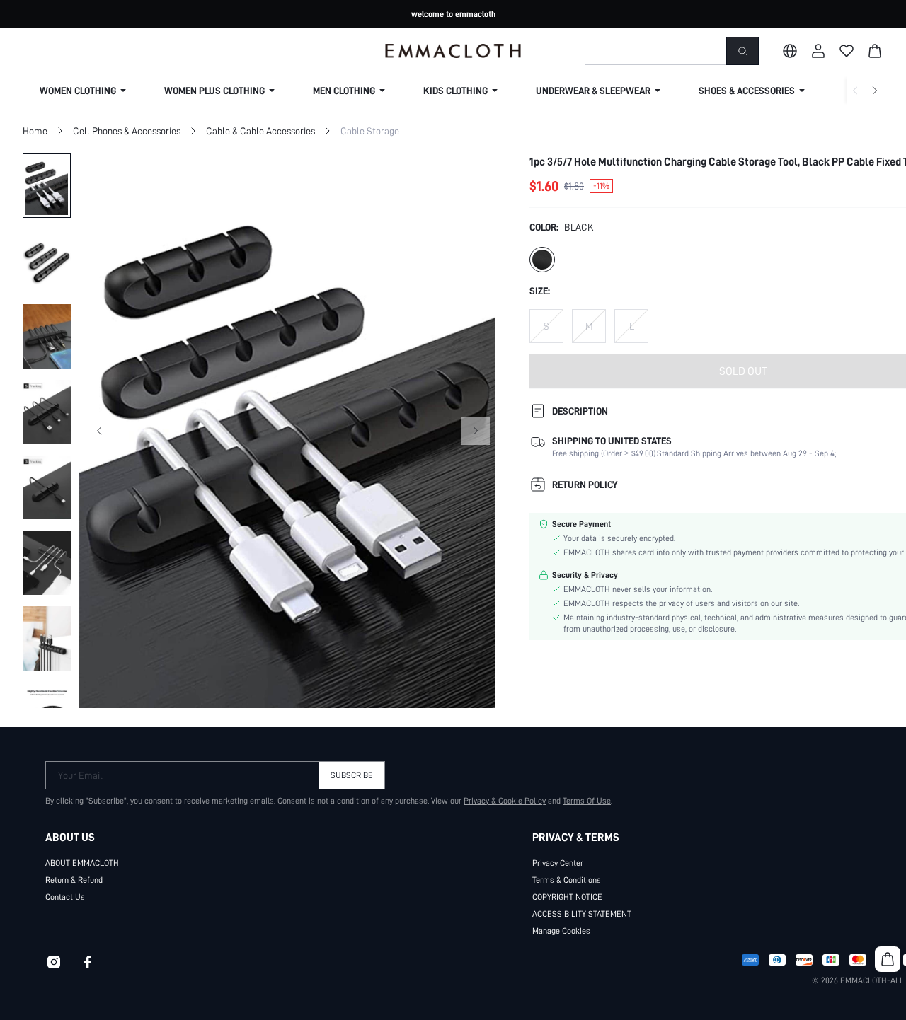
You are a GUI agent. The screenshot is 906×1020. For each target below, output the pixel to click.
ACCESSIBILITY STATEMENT (581, 914)
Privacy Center (557, 863)
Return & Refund (74, 880)
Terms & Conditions (566, 880)
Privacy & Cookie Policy (505, 801)
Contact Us (65, 897)
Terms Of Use (587, 801)
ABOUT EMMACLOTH (82, 863)
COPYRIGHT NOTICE (567, 897)
